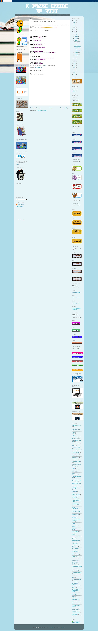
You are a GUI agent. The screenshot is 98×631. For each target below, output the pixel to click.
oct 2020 (76, 36)
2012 (74, 71)
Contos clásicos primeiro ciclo (77, 489)
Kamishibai (74, 594)
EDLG (73, 468)
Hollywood (74, 593)
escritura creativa (75, 609)
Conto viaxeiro (75, 474)
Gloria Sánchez (75, 551)
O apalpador (74, 529)
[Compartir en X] (51, 65)
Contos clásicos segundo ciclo (76, 477)
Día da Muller (75, 582)
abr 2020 (76, 54)
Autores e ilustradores (76, 443)
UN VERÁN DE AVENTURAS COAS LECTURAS (77, 43)
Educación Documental (76, 425)
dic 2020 (76, 33)
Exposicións (74, 491)
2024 (74, 24)
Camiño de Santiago (76, 447)
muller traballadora (76, 612)
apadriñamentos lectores (77, 566)
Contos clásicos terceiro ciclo (76, 441)
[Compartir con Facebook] (53, 65)
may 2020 (76, 52)
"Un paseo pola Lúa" (76, 504)
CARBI (73, 523)
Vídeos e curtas (75, 454)
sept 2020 (76, 38)
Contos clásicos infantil (76, 464)
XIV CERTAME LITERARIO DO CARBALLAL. (77, 48)
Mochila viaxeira (75, 493)
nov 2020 (76, 34)
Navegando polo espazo (76, 558)
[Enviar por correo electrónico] (49, 65)
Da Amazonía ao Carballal (75, 496)
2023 (74, 26)
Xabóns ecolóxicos (75, 608)
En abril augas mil (75, 303)
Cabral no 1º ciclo (75, 510)
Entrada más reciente (36, 108)
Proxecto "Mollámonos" (77, 449)
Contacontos (74, 437)
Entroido (74, 550)
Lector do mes (74, 516)
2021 (74, 29)
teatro (73, 521)
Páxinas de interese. (43, 15)
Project (73, 534)
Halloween (74, 587)
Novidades (74, 517)
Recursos (74, 538)
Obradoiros (74, 470)
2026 (74, 20)
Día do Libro (74, 467)
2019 (74, 58)
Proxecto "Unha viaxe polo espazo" (76, 486)
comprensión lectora (76, 570)
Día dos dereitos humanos (75, 584)
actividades (74, 428)
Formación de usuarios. (31, 15)
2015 (74, 65)
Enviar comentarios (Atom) (41, 110)
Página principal (20, 15)
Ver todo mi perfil (19, 206)
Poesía (73, 533)
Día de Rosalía (75, 548)
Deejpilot (51, 627)
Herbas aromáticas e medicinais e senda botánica (76, 590)
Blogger (63, 627)
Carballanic (74, 543)
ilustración (74, 611)
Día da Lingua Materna (76, 579)
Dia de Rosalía (75, 546)
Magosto (73, 526)
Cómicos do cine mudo (76, 575)
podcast (73, 616)
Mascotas (74, 528)
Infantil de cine (75, 525)
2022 (74, 27)
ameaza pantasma (75, 471)
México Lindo (74, 556)
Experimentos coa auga (76, 292)
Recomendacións (75, 438)
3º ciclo (73, 435)
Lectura (73, 596)
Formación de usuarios (76, 429)
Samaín (73, 455)
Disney (73, 577)
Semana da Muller (75, 603)
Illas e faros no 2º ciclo (76, 483)
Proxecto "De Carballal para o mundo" (76, 481)
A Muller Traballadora (64, 15)
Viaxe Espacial (75, 564)
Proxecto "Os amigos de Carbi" (76, 536)
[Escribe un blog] (50, 65)
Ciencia (73, 545)
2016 (74, 63)
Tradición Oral (75, 503)
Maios (73, 598)
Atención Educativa (76, 540)
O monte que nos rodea (76, 601)
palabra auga (74, 614)
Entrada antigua (64, 108)
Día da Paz (74, 479)
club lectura (74, 569)
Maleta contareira (75, 599)
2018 (74, 60)
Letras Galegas (53, 15)
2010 (74, 74)
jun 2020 (76, 40)
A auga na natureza (76, 297)
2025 (74, 22)
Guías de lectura (75, 499)
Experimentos (74, 586)
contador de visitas (75, 622)
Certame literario (38, 67)
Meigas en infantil (75, 554)
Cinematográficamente (76, 572)
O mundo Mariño (75, 560)
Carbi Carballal (21, 204)
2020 (74, 31)
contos (73, 473)
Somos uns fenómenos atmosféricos (76, 309)
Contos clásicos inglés (76, 511)
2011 (74, 72)
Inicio (50, 108)
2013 (74, 69)
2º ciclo (73, 432)
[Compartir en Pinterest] (54, 65)
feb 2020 (76, 56)
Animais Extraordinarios (75, 508)
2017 (74, 61)
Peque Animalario (75, 531)
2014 (74, 67)
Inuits (73, 553)
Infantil (73, 445)
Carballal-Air (74, 542)
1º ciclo (73, 433)
